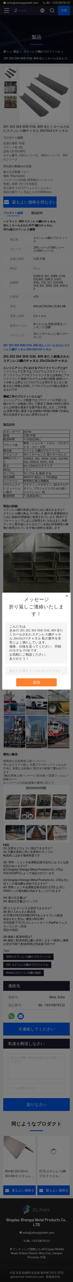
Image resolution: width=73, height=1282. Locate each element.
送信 (36, 682)
